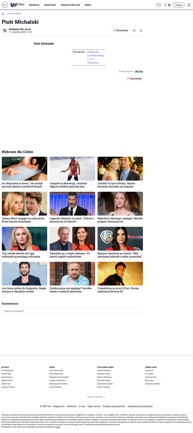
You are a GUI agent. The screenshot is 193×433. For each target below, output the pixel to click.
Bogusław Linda (103, 374)
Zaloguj (178, 5)
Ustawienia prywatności (139, 406)
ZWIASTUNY (50, 5)
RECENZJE (34, 5)
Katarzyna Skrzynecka (58, 384)
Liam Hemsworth (56, 370)
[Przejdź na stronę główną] (5, 7)
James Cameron (104, 370)
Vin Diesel (149, 374)
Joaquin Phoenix (8, 387)
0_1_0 (90, 59)
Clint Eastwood (7, 370)
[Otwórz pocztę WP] (158, 5)
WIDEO (88, 5)
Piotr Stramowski (56, 374)
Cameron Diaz (151, 377)
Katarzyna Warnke (152, 384)
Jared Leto (149, 370)
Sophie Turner (6, 380)
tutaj (58, 427)
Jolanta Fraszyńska (57, 380)
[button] (167, 5)
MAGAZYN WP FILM (70, 5)
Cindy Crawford (103, 387)
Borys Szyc (149, 380)
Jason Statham (55, 387)
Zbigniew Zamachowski (58, 377)
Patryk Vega (6, 374)
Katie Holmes (6, 377)
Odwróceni (92, 62)
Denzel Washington (105, 384)
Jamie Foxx (6, 384)
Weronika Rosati (103, 380)
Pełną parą (93, 51)
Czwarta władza (95, 55)
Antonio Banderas (104, 377)
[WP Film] (19, 5)
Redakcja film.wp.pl (20, 29)
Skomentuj (122, 30)
